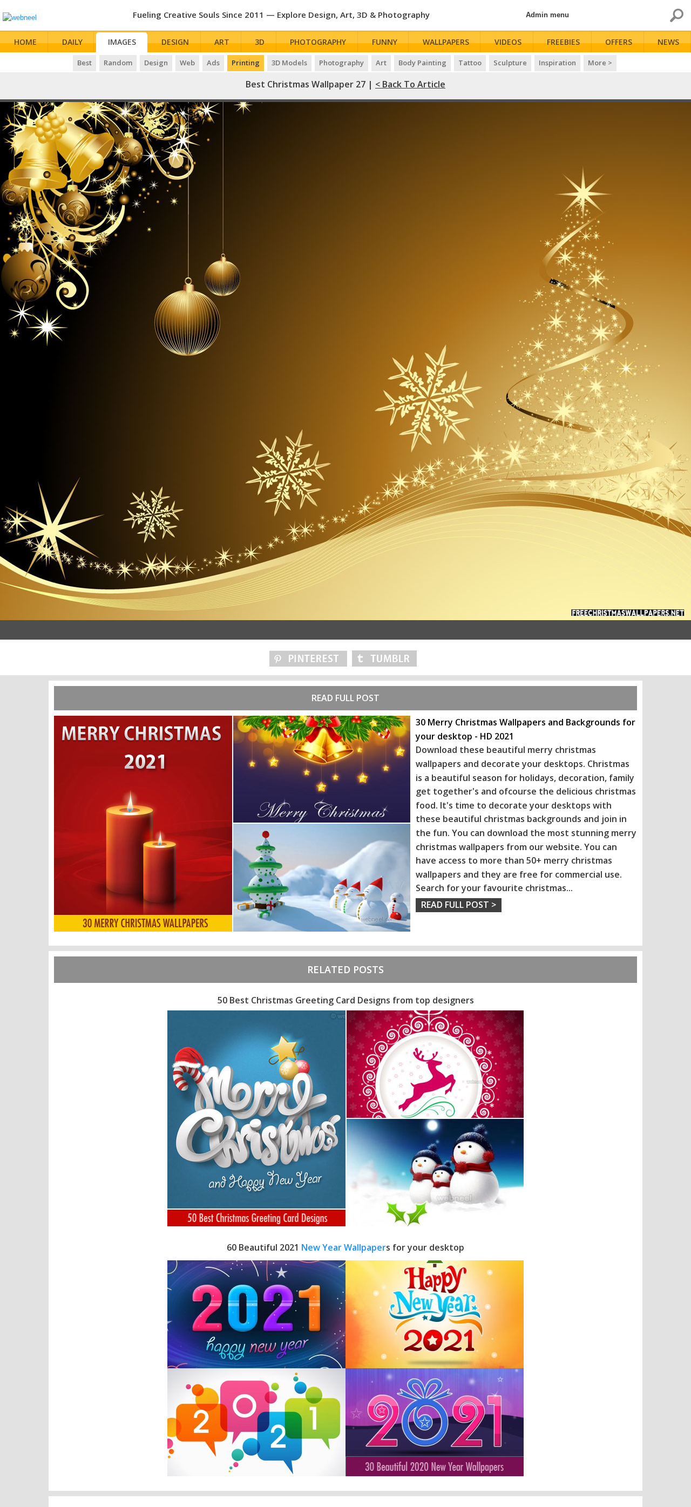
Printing (246, 62)
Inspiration (557, 62)
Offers (618, 42)
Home (25, 42)
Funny (384, 42)
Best (84, 62)
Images (122, 42)
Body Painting (422, 62)
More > (600, 62)
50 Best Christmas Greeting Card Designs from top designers (346, 1000)
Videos (507, 42)
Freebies (563, 42)
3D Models (289, 62)
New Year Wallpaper (343, 1247)
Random (118, 62)
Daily (72, 42)
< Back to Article (410, 84)
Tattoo (470, 62)
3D (260, 42)
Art (221, 42)
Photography (318, 42)
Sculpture (510, 62)
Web (187, 62)
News (668, 42)
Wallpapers (446, 42)
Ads (213, 62)
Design (175, 42)
